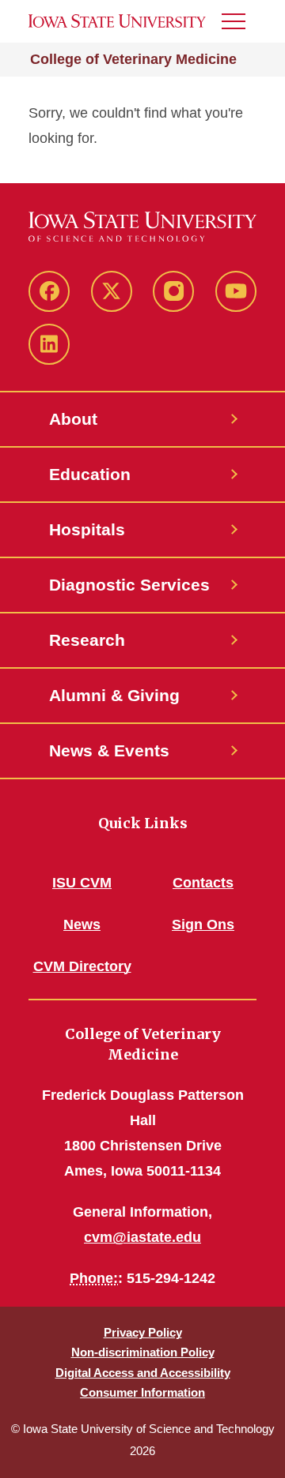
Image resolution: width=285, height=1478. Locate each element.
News (82, 924)
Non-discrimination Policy (143, 1352)
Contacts (203, 883)
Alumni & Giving (114, 695)
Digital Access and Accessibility (142, 1372)
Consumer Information (142, 1392)
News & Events (109, 750)
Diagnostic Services (129, 585)
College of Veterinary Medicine (133, 59)
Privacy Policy (143, 1332)
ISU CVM (82, 883)
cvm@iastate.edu (142, 1237)
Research (87, 640)
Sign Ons (203, 924)
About (73, 419)
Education (90, 474)
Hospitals (87, 529)
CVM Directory (82, 966)
